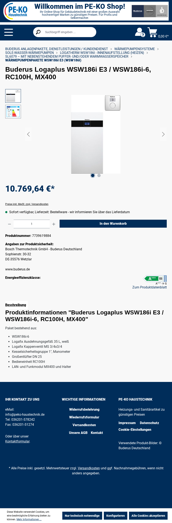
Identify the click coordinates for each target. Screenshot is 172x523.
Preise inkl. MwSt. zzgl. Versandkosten (26, 204)
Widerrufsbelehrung (84, 409)
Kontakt (97, 433)
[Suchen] (38, 32)
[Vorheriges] (28, 134)
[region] (86, 134)
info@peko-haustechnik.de (24, 415)
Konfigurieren (115, 515)
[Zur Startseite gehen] (16, 11)
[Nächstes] (163, 134)
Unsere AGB (78, 433)
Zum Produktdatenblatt (149, 287)
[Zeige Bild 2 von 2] (99, 175)
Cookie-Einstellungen (135, 430)
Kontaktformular (17, 441)
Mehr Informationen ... (29, 519)
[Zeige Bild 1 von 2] (92, 175)
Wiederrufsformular (84, 417)
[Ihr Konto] (140, 32)
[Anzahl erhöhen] (54, 224)
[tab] (16, 305)
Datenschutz (149, 423)
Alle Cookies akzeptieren (148, 515)
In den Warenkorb (113, 224)
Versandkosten (84, 425)
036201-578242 (23, 420)
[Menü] (8, 32)
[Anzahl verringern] (9, 224)
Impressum (127, 423)
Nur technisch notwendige (82, 515)
